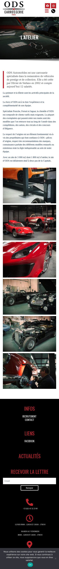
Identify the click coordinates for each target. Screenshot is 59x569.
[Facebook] (47, 5)
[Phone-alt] (53, 11)
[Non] (55, 558)
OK (30, 565)
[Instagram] (53, 5)
